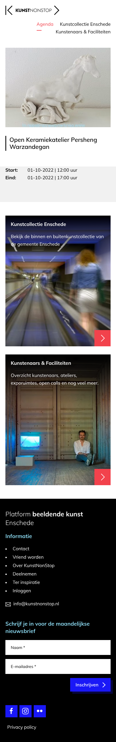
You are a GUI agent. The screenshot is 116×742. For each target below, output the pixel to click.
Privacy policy (21, 727)
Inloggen (22, 591)
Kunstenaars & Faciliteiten (83, 32)
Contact (21, 549)
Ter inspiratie (26, 582)
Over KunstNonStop (33, 565)
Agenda (45, 24)
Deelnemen (25, 574)
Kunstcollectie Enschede (85, 24)
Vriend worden (28, 557)
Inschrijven (87, 685)
